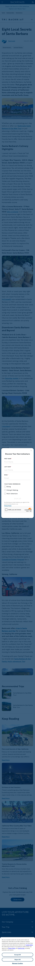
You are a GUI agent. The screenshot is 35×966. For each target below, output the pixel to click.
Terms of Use (21, 948)
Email (6, 475)
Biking (9, 487)
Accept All (17, 954)
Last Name (7, 467)
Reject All (18, 959)
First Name (7, 458)
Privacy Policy (11, 948)
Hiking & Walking (12, 490)
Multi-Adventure (12, 494)
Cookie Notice (29, 945)
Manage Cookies (17, 963)
